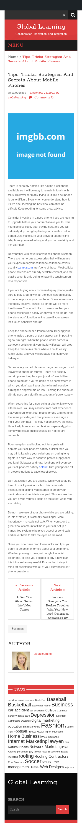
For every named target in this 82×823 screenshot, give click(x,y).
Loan (66, 742)
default (43, 467)
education (15, 726)
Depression (43, 715)
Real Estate (48, 751)
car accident (18, 710)
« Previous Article (24, 587)
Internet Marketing (28, 741)
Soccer (33, 761)
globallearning (17, 97)
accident (12, 700)
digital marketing (45, 720)
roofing (26, 756)
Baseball (56, 699)
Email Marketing (31, 726)
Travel (35, 767)
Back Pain (40, 700)
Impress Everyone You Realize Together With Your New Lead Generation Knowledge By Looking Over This (57, 612)
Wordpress (68, 767)
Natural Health (18, 747)
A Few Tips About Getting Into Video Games (24, 603)
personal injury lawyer (29, 751)
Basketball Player (41, 705)
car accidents (37, 710)
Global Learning (41, 27)
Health (40, 731)
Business (17, 628)
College (50, 710)
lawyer (55, 741)
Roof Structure (16, 762)
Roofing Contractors (51, 756)
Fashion (52, 725)
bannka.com (25, 267)
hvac (43, 736)
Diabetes (26, 720)
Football (20, 731)
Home (13, 57)
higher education (54, 731)
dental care (24, 715)
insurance (53, 736)
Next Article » (57, 587)
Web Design (50, 766)
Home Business (24, 736)
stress (46, 762)
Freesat (32, 731)
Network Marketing (45, 746)
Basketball (19, 705)
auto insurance (26, 700)
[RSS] (64, 15)
